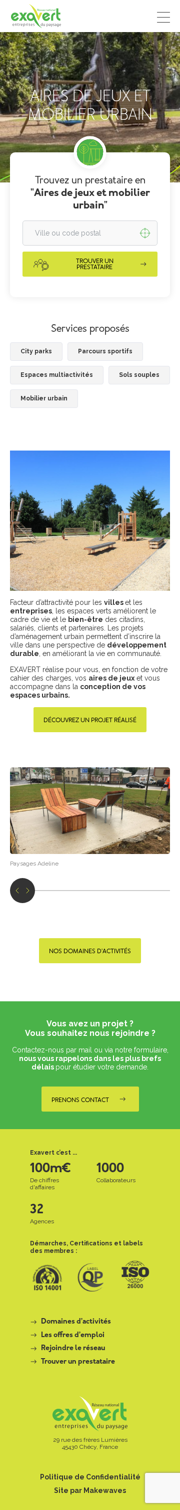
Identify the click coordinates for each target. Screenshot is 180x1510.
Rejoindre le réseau (73, 1348)
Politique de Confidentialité (90, 1477)
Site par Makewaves (90, 1490)
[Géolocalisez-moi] (145, 233)
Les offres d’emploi (72, 1335)
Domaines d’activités (76, 1322)
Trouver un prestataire (78, 1362)
